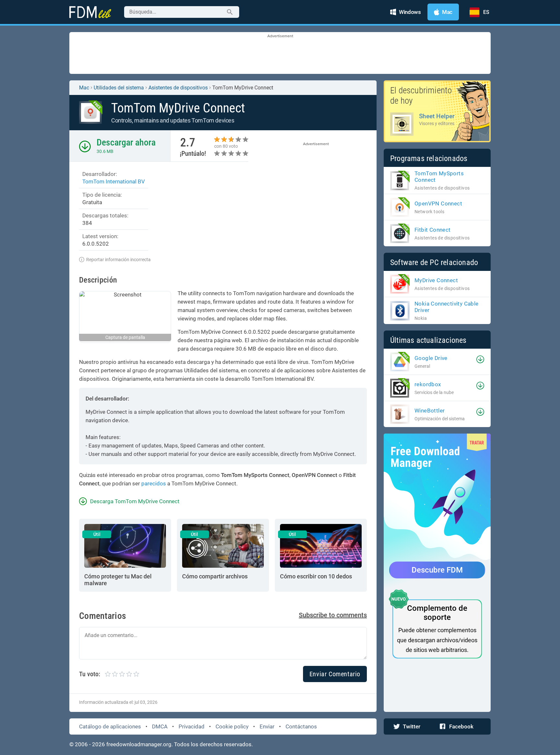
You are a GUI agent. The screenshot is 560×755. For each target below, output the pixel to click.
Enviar (267, 726)
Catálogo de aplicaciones (110, 726)
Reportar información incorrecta (118, 259)
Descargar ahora (126, 142)
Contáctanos (301, 726)
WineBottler (429, 410)
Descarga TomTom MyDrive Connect (135, 501)
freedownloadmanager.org (138, 744)
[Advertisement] (280, 53)
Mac (84, 88)
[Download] (480, 359)
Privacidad (191, 726)
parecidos (153, 483)
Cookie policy (232, 726)
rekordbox (427, 384)
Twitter (411, 726)
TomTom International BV (113, 181)
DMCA (160, 726)
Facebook (461, 726)
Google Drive (431, 358)
